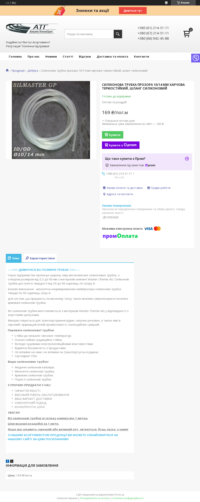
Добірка (33, 70)
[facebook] (7, 462)
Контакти (141, 56)
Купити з (116, 145)
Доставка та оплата (112, 56)
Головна (15, 56)
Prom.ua (119, 494)
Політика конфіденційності (128, 498)
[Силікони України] (32, 27)
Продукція (18, 70)
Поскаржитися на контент (95, 498)
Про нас (33, 56)
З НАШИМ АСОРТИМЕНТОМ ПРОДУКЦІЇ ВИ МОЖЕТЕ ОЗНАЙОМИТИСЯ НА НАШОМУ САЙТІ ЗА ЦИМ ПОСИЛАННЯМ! (63, 437)
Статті (68, 56)
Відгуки (85, 56)
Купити (114, 135)
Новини (51, 56)
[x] (11, 462)
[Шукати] (118, 34)
